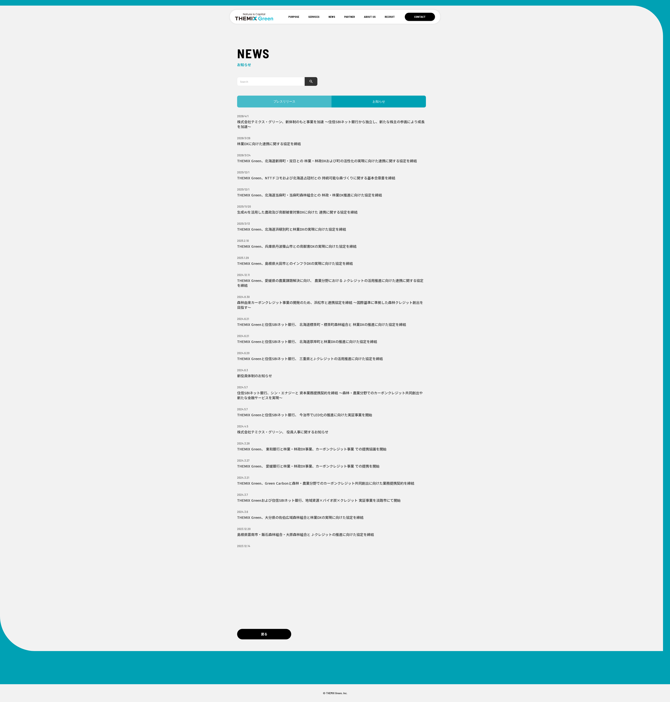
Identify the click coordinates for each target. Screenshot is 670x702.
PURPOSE (293, 16)
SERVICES (313, 16)
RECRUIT (390, 16)
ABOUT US (370, 16)
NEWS (332, 16)
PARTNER (349, 16)
